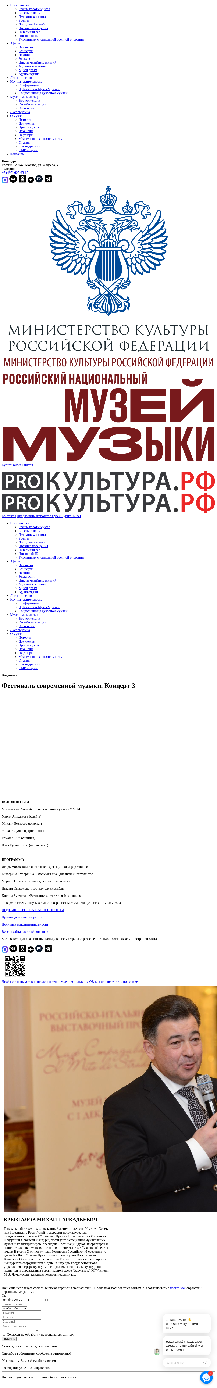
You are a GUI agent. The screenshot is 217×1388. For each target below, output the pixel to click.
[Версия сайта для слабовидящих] (85, 516)
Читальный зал (29, 32)
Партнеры (26, 135)
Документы (27, 123)
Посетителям (19, 5)
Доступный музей (32, 24)
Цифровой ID (28, 35)
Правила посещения (33, 28)
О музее (16, 116)
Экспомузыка (20, 112)
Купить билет (11, 465)
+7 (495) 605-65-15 (15, 172)
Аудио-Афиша (29, 74)
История (25, 119)
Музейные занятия (32, 66)
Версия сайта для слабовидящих (25, 931)
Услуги (24, 20)
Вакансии (26, 131)
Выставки (26, 47)
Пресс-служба (29, 127)
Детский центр (21, 77)
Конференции (29, 85)
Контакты (17, 154)
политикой (178, 1288)
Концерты (26, 51)
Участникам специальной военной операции (51, 39)
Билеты (27, 465)
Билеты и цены (30, 13)
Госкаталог (27, 108)
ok (3, 1384)
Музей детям (28, 70)
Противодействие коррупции (23, 917)
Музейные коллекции (26, 97)
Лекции (24, 55)
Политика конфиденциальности (25, 924)
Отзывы (24, 142)
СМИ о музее (28, 150)
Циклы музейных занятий (37, 62)
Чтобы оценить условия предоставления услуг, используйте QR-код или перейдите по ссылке (70, 981)
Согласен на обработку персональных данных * (41, 1334)
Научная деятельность (26, 81)
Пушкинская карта (32, 16)
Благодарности (29, 146)
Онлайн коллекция (32, 104)
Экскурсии (27, 58)
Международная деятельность (40, 138)
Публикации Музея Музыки (39, 89)
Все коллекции (29, 100)
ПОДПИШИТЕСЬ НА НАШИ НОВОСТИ (33, 910)
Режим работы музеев (34, 9)
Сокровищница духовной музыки (43, 93)
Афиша (15, 43)
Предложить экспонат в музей (39, 516)
